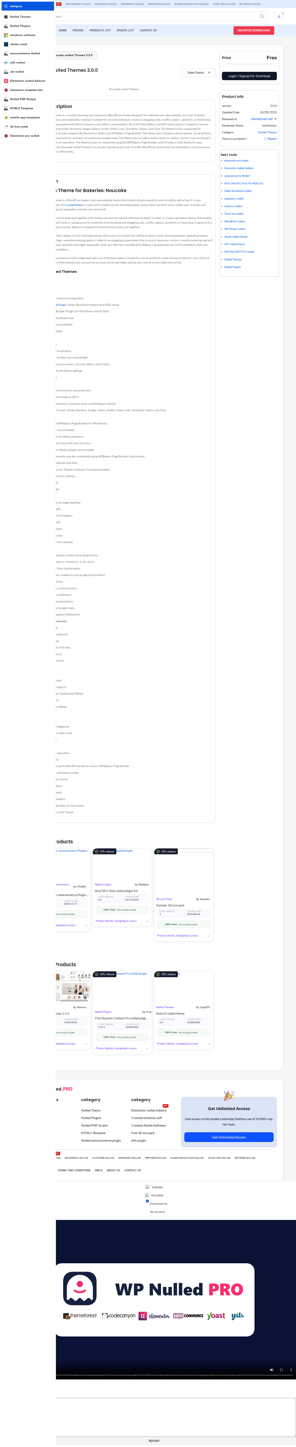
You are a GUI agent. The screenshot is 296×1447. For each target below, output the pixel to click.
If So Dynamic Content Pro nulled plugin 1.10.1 (122, 1018)
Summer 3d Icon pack (170, 905)
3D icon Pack (164, 899)
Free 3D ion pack (143, 1133)
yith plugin (138, 1140)
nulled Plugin (58, 304)
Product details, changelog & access (55, 925)
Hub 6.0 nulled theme (170, 1013)
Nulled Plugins (103, 884)
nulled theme (75, 205)
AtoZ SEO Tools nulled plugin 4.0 (116, 891)
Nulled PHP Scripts (94, 1125)
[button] (273, 105)
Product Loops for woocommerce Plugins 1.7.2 (61, 895)
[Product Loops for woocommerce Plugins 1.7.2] (61, 863)
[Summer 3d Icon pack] (183, 870)
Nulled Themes (165, 1007)
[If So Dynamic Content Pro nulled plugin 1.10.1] (122, 988)
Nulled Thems (90, 1110)
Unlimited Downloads (254, 30)
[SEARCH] (262, 16)
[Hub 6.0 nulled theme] (183, 986)
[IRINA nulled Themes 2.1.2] (61, 986)
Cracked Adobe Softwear (148, 1125)
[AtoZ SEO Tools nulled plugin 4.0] (122, 863)
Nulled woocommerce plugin (101, 1140)
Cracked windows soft (146, 1118)
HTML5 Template (93, 1133)
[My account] (280, 30)
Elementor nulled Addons (149, 1109)
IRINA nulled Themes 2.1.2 (51, 1013)
